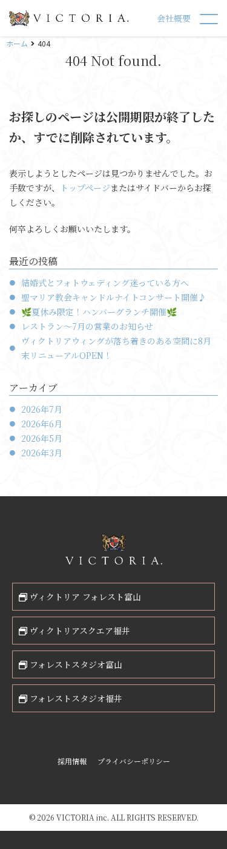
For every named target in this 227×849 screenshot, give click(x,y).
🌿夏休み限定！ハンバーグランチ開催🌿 (99, 312)
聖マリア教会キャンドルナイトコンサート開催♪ (113, 297)
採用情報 (72, 761)
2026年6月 (41, 424)
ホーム (17, 43)
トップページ (85, 188)
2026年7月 (41, 409)
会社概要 (174, 18)
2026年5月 (41, 438)
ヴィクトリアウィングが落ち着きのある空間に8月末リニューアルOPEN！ (116, 348)
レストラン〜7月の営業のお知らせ (87, 326)
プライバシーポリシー (133, 761)
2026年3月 (41, 453)
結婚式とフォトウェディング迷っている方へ (105, 283)
